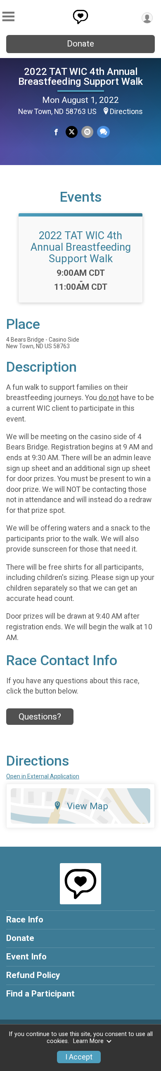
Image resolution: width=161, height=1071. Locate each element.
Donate (80, 44)
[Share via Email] (87, 132)
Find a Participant (40, 994)
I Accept (78, 1057)
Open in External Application (42, 776)
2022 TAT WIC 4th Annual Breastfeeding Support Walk (80, 76)
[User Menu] (147, 17)
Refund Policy (33, 975)
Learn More (88, 1041)
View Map (87, 806)
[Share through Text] (103, 132)
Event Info (26, 957)
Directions (126, 111)
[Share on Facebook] (56, 132)
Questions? (40, 717)
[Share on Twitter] (72, 132)
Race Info (24, 919)
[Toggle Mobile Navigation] (8, 16)
